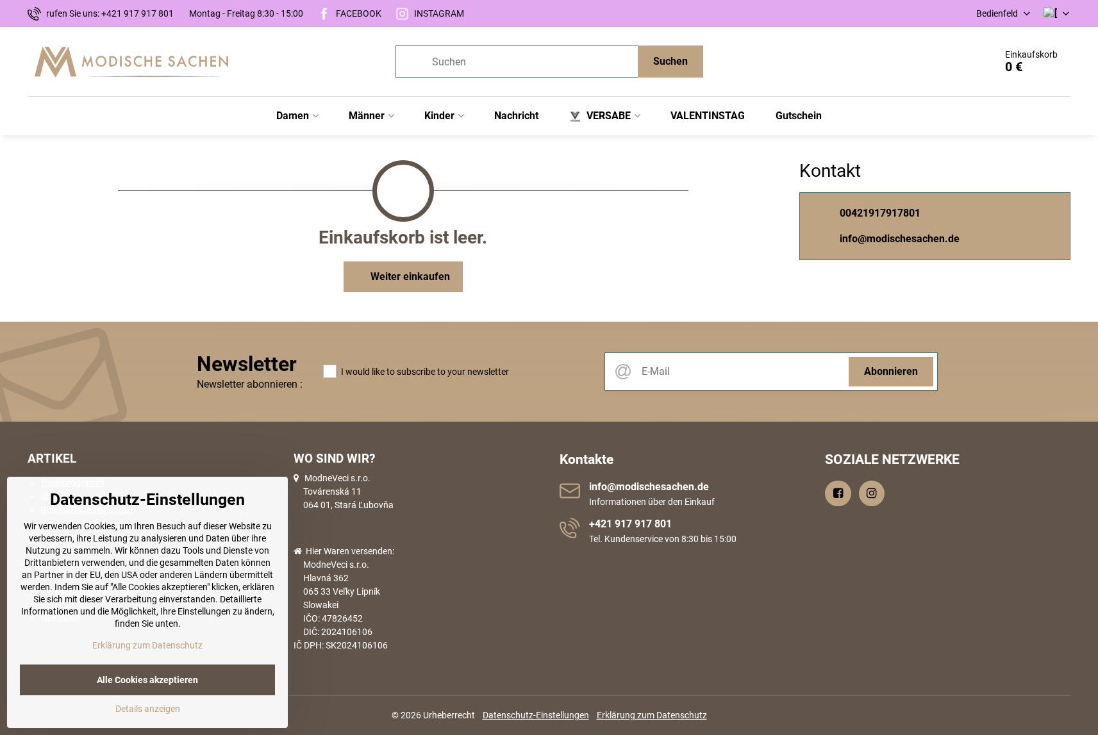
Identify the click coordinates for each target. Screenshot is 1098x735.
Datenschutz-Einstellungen (536, 715)
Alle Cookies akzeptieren (147, 680)
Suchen (670, 61)
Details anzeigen (147, 709)
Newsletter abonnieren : (250, 384)
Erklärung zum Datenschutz (652, 715)
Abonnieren (891, 371)
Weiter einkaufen (409, 276)
